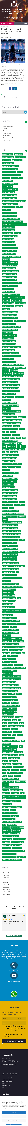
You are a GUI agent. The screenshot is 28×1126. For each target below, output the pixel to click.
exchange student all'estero (12, 98)
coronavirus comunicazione (9, 236)
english (4, 644)
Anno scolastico (5, 94)
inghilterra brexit (7, 373)
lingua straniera (6, 851)
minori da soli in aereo (8, 350)
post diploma (14, 370)
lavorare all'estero (17, 845)
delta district (5, 470)
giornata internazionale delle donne (12, 420)
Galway (22, 723)
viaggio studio (6, 827)
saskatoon (16, 426)
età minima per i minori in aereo (11, 356)
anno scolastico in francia (9, 499)
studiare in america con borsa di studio (13, 365)
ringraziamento (19, 397)
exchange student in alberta (10, 265)
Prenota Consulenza (7, 23)
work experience (6, 804)
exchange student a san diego (10, 388)
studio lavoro (19, 717)
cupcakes (4, 650)
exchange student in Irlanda (10, 546)
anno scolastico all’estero (7, 1081)
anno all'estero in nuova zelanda (11, 423)
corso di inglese (16, 830)
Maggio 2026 (6, 880)
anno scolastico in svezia (9, 172)
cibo (3, 452)
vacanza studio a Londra (9, 601)
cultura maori (6, 653)
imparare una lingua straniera (10, 833)
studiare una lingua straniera (10, 836)
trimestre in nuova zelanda (9, 189)
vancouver (22, 429)
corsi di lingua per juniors (9, 618)
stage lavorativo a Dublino (9, 575)
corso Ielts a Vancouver (8, 595)
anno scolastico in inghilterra (10, 271)
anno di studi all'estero (8, 414)
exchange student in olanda (10, 318)
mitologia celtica (6, 641)
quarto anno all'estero (8, 227)
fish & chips (19, 773)
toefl (17, 572)
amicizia (4, 98)
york (3, 432)
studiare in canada (7, 233)
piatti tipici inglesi (13, 779)
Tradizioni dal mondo (8, 126)
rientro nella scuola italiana (9, 183)
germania (21, 449)
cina (7, 432)
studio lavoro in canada (8, 341)
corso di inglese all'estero (9, 274)
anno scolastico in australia (9, 429)
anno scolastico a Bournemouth (10, 379)
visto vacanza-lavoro (8, 717)
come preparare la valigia (9, 496)
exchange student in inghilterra (11, 385)
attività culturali (12, 824)
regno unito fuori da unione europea (12, 376)
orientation (17, 175)
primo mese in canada (8, 292)
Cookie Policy (8, 1124)
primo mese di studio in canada (11, 294)
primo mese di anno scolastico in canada (13, 297)
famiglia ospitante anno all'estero (11, 347)
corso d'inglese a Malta (8, 694)
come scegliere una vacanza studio (11, 638)
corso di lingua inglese (18, 842)
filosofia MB (4, 1083)
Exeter (4, 656)
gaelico (15, 641)
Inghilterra (18, 776)
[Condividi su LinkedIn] (15, 88)
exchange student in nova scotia (11, 531)
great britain (5, 793)
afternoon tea (18, 752)
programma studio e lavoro (9, 746)
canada (19, 807)
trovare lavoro (6, 816)
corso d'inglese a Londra (8, 598)
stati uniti (20, 735)
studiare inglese (6, 749)
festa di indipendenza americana (11, 411)
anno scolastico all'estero (9, 854)
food (7, 452)
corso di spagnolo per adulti (9, 554)
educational (5, 370)
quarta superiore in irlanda (9, 490)
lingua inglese (22, 857)
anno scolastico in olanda (9, 335)
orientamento (6, 178)
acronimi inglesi (16, 653)
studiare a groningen (20, 321)
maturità (12, 810)
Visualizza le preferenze (14, 1120)
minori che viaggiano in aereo (10, 353)
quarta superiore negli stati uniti (11, 327)
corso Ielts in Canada (8, 592)
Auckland (4, 761)
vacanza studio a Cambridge (10, 473)
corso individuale (16, 848)
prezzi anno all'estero (20, 201)
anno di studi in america (9, 362)
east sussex (5, 784)
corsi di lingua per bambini (9, 449)
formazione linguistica (20, 839)
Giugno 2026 (6, 877)
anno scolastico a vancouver (10, 248)
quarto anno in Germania (9, 216)
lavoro (12, 738)
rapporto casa (6, 259)
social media (5, 738)
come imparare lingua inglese (10, 787)
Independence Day (19, 767)
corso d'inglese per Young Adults (11, 467)
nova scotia (14, 729)
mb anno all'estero (20, 367)
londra (4, 824)
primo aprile (15, 770)
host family (13, 627)
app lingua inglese (21, 781)
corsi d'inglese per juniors (9, 557)
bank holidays (19, 306)
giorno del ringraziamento (9, 403)
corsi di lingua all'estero (14, 860)
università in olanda (7, 338)
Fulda (3, 773)
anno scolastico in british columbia (11, 464)
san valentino (16, 435)
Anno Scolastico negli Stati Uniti (11, 705)
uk (18, 446)
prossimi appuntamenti (7, 1078)
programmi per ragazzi (8, 819)
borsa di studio (6, 435)
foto (24, 438)
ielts (23, 653)
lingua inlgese (15, 793)
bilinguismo (5, 627)
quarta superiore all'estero (9, 198)
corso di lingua (6, 848)
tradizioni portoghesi (13, 758)
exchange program (7, 154)
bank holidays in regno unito (10, 312)
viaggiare (4, 96)
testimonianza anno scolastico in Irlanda (13, 551)
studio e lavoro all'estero (16, 650)
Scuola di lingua (7, 135)
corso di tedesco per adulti (9, 697)
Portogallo (15, 755)
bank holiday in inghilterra (9, 315)
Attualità (5, 131)
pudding (14, 720)
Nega (14, 1116)
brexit (20, 746)
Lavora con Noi (5, 1087)
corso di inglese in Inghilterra (10, 630)
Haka (23, 741)
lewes (22, 793)
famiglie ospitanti (7, 201)
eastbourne (5, 790)
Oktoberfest (22, 516)
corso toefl (5, 519)
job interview (18, 665)
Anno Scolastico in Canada (9, 711)
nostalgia (17, 96)
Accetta (14, 1112)
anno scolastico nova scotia (9, 540)
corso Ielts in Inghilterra (8, 589)
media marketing (13, 723)
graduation (5, 810)
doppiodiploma (6, 160)
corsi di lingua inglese (8, 801)
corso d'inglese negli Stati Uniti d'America (13, 668)
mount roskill (21, 417)
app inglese (15, 816)
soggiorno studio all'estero (9, 277)
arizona (19, 438)
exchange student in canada (10, 528)
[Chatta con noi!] (14, 990)
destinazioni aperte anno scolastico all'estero (11, 611)
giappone (13, 432)
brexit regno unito (21, 303)
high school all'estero (8, 239)
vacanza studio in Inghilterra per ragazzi (13, 566)
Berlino (21, 755)
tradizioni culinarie (7, 505)
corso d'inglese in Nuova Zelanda (11, 679)
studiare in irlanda (7, 476)
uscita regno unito (18, 373)
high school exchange (8, 230)
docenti (20, 443)
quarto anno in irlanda (8, 487)
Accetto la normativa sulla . (13, 1035)
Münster (22, 770)
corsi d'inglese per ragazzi (9, 560)
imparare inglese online (8, 807)
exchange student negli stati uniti (11, 256)
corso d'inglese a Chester (9, 682)
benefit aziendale (7, 839)
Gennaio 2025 (6, 894)
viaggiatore (14, 452)
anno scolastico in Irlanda (9, 543)
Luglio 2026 (6, 875)
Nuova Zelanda (6, 743)
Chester (11, 776)
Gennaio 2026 (6, 884)
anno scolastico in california (9, 382)
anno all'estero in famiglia (9, 195)
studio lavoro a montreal (9, 344)
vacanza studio (6, 635)
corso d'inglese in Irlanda (18, 647)
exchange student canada (9, 280)
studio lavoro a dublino (8, 242)
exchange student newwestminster (11, 283)
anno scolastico (18, 221)
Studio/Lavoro (9, 1028)
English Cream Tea (7, 673)
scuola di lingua (19, 827)
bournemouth (6, 842)
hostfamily (20, 207)
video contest (5, 703)
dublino (18, 801)
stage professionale (7, 665)
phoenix (12, 438)
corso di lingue (6, 830)
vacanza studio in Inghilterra (10, 632)
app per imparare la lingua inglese (11, 822)
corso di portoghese (7, 752)
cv (12, 827)
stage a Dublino (6, 581)
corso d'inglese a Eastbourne (10, 685)
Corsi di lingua (6, 140)
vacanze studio (18, 732)
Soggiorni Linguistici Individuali (15, 1027)
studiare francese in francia (9, 502)
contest (4, 723)
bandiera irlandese (13, 644)
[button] (25, 1098)
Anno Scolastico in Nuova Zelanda (11, 676)
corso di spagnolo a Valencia (10, 549)
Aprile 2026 (6, 882)
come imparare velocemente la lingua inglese (12, 797)
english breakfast (7, 767)
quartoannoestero (20, 157)
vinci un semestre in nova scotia (11, 741)
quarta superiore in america (10, 329)
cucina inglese (13, 761)
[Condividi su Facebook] (11, 88)
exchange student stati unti (9, 286)
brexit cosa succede (16, 300)
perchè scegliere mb (7, 367)
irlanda (4, 779)
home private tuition (7, 163)
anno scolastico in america (9, 458)
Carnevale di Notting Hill (9, 443)
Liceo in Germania (7, 221)
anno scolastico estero (8, 224)
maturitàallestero (17, 160)
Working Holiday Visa (8, 714)
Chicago (19, 694)
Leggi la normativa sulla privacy (8, 1065)
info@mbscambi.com (14, 981)
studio (14, 749)
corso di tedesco (16, 764)
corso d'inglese (6, 735)
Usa (20, 720)
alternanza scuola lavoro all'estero (11, 522)
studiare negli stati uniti (8, 324)
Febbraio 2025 (6, 892)
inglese (4, 860)
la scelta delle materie (8, 572)
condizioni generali (6, 1085)
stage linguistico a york (8, 461)
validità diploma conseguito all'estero (12, 587)
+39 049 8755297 (14, 971)
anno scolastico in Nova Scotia (10, 569)
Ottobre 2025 (6, 887)
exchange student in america (10, 455)
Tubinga (4, 776)
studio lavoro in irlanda (8, 245)
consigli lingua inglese (16, 790)
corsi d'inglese (6, 755)
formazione (5, 438)
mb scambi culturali (18, 851)
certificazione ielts (13, 656)
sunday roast (5, 729)
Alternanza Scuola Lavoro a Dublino (12, 578)
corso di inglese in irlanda (9, 417)
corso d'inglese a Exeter (8, 659)
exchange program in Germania (11, 219)
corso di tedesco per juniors (9, 700)
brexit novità (5, 300)
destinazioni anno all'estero (9, 204)
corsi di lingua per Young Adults (11, 621)
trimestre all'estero (17, 178)
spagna (23, 446)
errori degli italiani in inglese (10, 584)
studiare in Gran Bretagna (16, 726)
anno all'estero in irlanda (9, 481)
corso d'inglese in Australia (9, 691)
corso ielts (22, 540)
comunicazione (6, 720)
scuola (4, 446)
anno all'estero (6, 408)
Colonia (4, 758)
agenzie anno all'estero (8, 207)
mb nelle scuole (6, 400)
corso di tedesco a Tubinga (9, 516)
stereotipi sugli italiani (8, 607)
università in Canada (8, 484)
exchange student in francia (10, 493)
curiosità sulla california (8, 394)
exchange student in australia (10, 405)
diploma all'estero (7, 186)
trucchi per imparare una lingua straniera (13, 624)
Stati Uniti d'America (8, 781)
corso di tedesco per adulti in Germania (13, 514)
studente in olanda (7, 332)
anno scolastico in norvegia (9, 169)
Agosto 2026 (6, 873)
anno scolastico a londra (8, 268)
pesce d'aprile (6, 770)
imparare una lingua (8, 289)
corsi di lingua (6, 845)
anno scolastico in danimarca (10, 166)
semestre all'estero (7, 181)
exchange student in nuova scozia (11, 534)
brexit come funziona (8, 303)
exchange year (18, 154)
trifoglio (21, 641)
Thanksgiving (15, 703)
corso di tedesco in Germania (10, 511)
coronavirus (18, 233)
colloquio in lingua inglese (9, 662)
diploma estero (12, 446)
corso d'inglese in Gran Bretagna (11, 688)
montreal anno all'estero (9, 254)
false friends (5, 647)
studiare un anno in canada (9, 262)
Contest (5, 128)
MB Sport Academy (7, 604)
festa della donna (7, 426)
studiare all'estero (11, 96)
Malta (13, 735)
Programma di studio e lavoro (10, 138)
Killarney (4, 726)
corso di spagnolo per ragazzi (10, 563)
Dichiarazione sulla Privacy (16, 1124)
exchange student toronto (9, 251)
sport (19, 598)
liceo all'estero (6, 210)
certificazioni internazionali (9, 813)
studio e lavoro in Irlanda (9, 670)
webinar (20, 172)
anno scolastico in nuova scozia (10, 537)
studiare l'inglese (7, 732)
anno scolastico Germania (9, 213)
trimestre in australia (8, 192)
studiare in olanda (7, 321)
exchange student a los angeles (11, 391)
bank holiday (5, 309)
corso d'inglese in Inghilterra (10, 478)
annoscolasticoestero (7, 157)
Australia (13, 708)
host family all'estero (8, 359)
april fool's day (6, 764)
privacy (6, 1036)
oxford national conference (9, 440)
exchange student (7, 615)
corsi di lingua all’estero (7, 1079)
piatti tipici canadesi (7, 397)
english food (10, 773)
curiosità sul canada (7, 306)
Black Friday (5, 708)
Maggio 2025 (6, 889)
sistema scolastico (7, 175)
